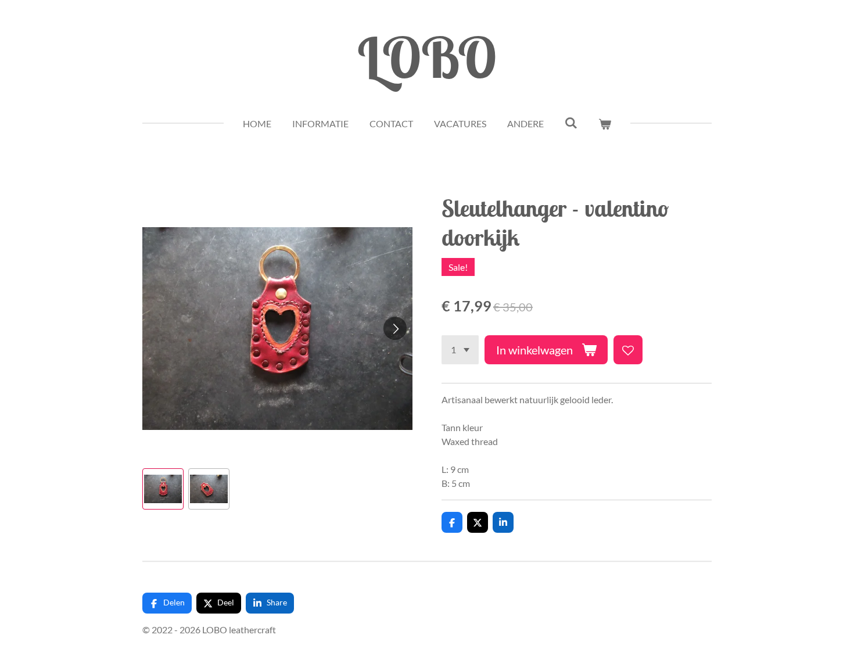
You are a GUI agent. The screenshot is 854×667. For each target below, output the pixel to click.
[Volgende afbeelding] (395, 328)
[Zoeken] (571, 122)
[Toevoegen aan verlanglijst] (628, 349)
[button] (163, 489)
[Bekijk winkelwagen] (605, 124)
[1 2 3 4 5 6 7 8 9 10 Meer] (460, 349)
